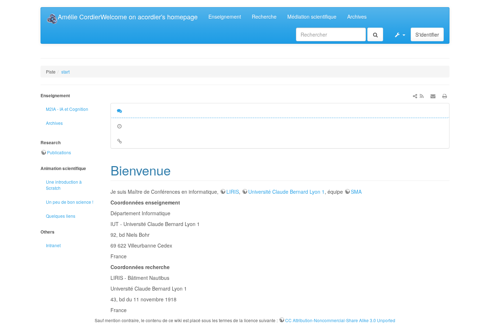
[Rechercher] (375, 34)
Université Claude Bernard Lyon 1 (286, 191)
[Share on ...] (415, 95)
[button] (399, 34)
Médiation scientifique (311, 16)
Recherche (264, 16)
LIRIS (232, 191)
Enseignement (224, 16)
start (65, 72)
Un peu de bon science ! (69, 202)
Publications (59, 152)
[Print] (444, 95)
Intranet (53, 245)
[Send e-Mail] (433, 95)
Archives (357, 16)
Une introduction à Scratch (64, 185)
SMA (356, 191)
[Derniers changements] (421, 95)
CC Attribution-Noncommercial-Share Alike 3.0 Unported (340, 320)
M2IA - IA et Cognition (67, 109)
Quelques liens (60, 216)
